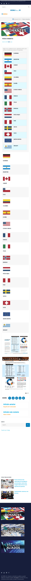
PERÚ (15, 121)
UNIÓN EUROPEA (17, 139)
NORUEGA (16, 108)
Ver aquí (16, 577)
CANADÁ (16, 65)
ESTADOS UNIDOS (18, 89)
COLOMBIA (16, 77)
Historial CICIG (17, 19)
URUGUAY (16, 146)
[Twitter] (1, 3)
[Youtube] (4, 3)
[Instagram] (6, 3)
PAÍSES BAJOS (17, 114)
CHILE (15, 71)
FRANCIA (16, 96)
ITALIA (15, 102)
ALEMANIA (16, 53)
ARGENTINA (16, 59)
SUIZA (15, 133)
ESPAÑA (15, 83)
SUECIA (15, 127)
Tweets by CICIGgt (5, 430)
